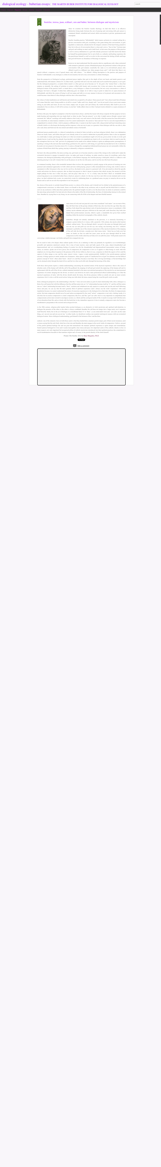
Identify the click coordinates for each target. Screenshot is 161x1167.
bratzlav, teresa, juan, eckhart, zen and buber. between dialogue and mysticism (81, 22)
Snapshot (39, 10)
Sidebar (31, 10)
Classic (3, 10)
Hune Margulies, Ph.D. (91, 336)
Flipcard (10, 10)
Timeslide (46, 10)
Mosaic (25, 10)
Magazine (18, 10)
